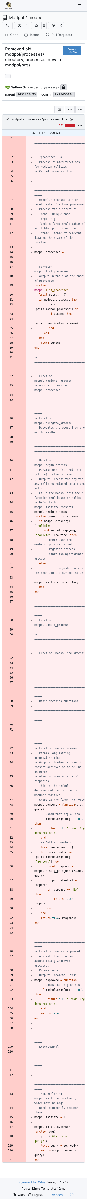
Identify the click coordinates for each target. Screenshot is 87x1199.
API (71, 1195)
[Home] (8, 6)
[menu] (80, 109)
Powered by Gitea (32, 1182)
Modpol (16, 17)
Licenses (56, 1195)
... (7, 75)
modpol (36, 17)
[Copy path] (71, 119)
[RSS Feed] (7, 25)
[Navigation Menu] (80, 6)
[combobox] (59, 109)
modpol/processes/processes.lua (39, 119)
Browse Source (72, 50)
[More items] (81, 35)
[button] (19, 25)
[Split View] (70, 109)
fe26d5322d (64, 94)
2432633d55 (26, 94)
